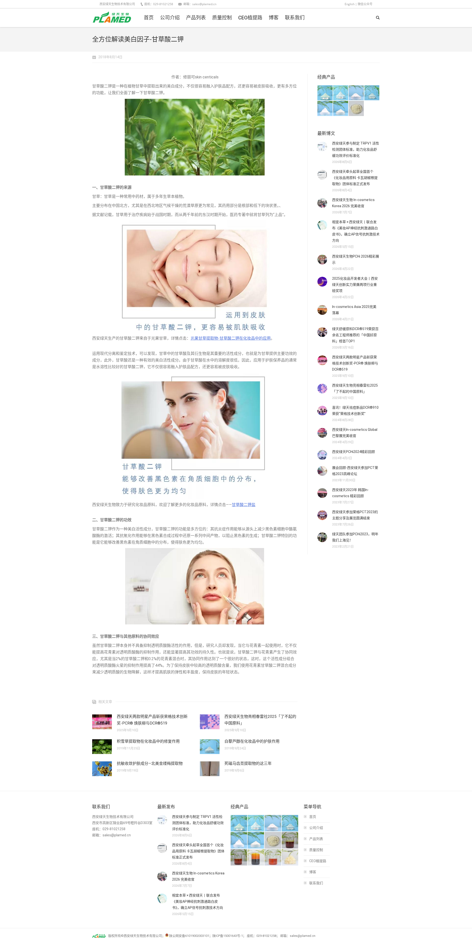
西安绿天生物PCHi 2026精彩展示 (355, 259)
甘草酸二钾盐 (243, 504)
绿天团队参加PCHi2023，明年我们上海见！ (355, 537)
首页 (312, 817)
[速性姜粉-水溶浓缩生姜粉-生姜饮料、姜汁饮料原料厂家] (290, 857)
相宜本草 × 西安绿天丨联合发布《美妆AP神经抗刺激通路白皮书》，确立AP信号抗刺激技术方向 (356, 231)
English (349, 4)
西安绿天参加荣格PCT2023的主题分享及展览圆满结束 (355, 515)
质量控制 (316, 850)
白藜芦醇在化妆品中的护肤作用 (252, 741)
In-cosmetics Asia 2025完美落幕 (354, 310)
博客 (312, 872)
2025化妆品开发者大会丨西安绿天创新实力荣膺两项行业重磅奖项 (355, 284)
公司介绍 (316, 828)
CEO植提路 (317, 861)
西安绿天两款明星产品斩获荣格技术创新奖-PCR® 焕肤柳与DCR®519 (152, 719)
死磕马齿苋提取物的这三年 (248, 763)
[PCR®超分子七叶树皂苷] (372, 93)
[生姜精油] (273, 857)
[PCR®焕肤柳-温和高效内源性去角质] (341, 93)
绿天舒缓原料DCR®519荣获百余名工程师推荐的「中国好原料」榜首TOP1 (355, 335)
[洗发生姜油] (239, 857)
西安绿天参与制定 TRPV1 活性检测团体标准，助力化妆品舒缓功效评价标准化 (355, 149)
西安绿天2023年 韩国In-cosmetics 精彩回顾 (350, 493)
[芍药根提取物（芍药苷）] (356, 108)
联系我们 (316, 883)
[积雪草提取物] (356, 93)
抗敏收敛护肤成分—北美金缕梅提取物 (150, 763)
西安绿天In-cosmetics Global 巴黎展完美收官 (354, 433)
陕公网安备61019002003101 (189, 936)
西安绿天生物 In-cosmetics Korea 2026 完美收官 (353, 203)
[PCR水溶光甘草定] (341, 108)
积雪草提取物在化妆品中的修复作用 (148, 741)
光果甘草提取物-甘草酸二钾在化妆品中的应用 (231, 338)
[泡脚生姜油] (290, 840)
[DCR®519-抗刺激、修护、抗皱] (325, 93)
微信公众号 (365, 4)
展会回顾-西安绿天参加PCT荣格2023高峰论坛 (355, 471)
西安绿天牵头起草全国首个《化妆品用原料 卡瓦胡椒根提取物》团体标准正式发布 (355, 178)
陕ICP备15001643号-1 (227, 936)
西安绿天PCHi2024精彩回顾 (353, 452)
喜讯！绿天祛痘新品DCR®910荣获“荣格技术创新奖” (355, 411)
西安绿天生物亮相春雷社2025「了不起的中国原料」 (260, 719)
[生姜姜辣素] (256, 857)
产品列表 (316, 839)
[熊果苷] (325, 108)
